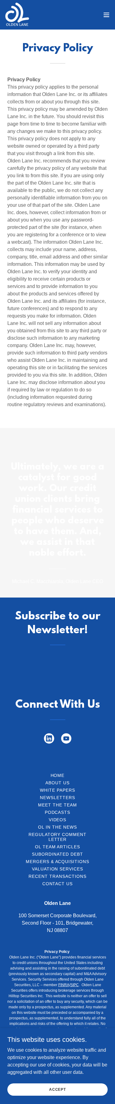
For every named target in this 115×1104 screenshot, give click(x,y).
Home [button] (58, 775)
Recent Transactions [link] (57, 876)
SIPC (74, 985)
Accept (57, 1089)
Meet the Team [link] (57, 804)
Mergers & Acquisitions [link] (58, 861)
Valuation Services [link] (57, 868)
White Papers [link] (57, 790)
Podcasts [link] (58, 812)
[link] (17, 14)
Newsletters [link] (57, 797)
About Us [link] (57, 782)
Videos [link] (58, 819)
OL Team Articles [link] (57, 846)
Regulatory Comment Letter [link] (58, 837)
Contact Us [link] (57, 883)
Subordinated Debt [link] (57, 854)
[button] (106, 15)
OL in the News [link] (57, 827)
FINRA (63, 985)
